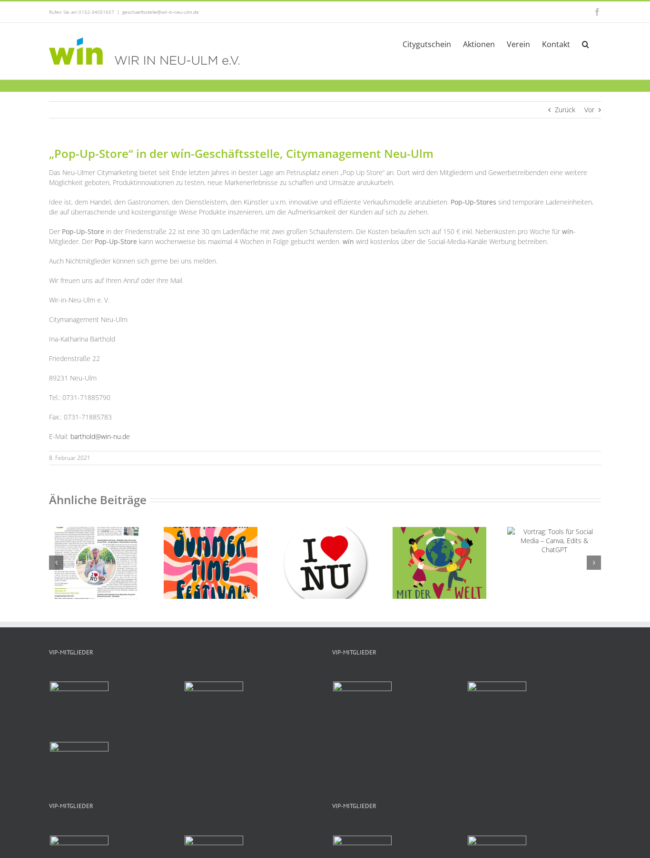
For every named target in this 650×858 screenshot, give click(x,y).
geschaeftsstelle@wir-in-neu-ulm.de (160, 12)
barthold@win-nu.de (100, 436)
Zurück (565, 109)
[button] (585, 43)
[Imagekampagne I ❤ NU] (325, 531)
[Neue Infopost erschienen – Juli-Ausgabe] (96, 531)
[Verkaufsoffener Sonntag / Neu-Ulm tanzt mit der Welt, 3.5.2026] (439, 531)
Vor (589, 109)
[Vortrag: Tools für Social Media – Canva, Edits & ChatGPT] (554, 531)
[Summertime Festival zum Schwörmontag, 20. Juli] (210, 531)
